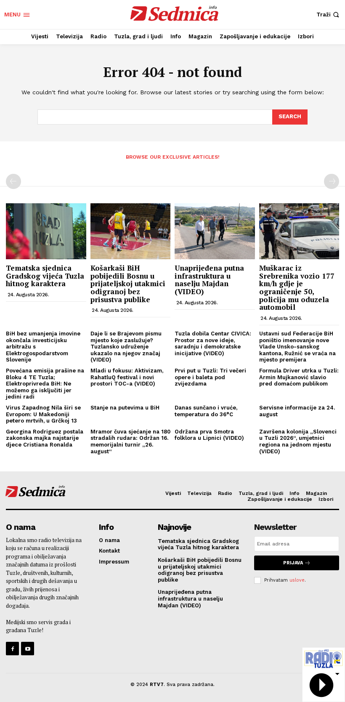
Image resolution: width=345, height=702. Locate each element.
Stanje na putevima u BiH (124, 407)
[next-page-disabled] (331, 181)
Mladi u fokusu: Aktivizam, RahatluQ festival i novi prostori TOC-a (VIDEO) (126, 377)
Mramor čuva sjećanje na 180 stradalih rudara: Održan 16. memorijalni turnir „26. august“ (130, 441)
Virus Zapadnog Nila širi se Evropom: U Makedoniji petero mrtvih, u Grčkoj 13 (43, 414)
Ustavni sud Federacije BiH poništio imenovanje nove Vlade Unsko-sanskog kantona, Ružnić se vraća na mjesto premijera (297, 346)
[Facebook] (12, 648)
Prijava (293, 563)
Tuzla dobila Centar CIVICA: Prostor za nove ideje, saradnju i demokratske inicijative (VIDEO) (213, 343)
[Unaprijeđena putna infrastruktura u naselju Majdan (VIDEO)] (215, 231)
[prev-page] (13, 181)
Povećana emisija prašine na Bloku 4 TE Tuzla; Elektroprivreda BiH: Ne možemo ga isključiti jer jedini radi (45, 383)
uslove (297, 580)
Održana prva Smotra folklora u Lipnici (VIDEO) (209, 434)
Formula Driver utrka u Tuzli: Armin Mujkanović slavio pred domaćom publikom (299, 377)
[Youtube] (27, 648)
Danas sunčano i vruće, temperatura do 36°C (206, 410)
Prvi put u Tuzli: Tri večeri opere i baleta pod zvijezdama (210, 377)
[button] (328, 14)
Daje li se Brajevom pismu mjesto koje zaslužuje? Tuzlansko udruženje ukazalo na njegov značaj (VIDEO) (126, 346)
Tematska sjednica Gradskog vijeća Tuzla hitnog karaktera (45, 275)
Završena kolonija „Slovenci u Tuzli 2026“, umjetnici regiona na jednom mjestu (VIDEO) (298, 441)
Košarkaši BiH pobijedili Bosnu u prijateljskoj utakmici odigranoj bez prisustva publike (127, 283)
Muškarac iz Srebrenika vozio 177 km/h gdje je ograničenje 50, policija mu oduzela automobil (296, 287)
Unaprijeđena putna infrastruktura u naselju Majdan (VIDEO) (209, 279)
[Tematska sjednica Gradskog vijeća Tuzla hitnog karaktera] (46, 231)
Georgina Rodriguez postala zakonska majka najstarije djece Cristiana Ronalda (44, 438)
